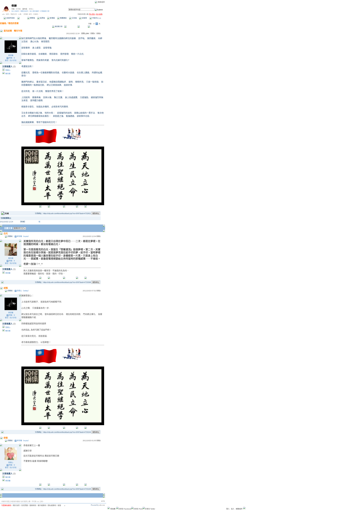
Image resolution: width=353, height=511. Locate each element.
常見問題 (24, 505)
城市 (7, 14)
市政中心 (96, 18)
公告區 (74, 18)
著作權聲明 (42, 505)
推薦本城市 (24, 11)
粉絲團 (112, 509)
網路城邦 (101, 2)
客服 (59, 505)
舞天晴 (7, 74)
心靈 (19, 14)
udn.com (102, 505)
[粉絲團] (109, 508)
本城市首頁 (10, 18)
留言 (6, 60)
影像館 (52, 18)
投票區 (42, 18)
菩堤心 (31, 9)
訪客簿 (84, 18)
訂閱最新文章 (44, 11)
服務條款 (33, 505)
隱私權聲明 (52, 505)
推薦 (98, 33)
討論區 (22, 18)
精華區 (32, 18)
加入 (232, 509)
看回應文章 (58, 26)
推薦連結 (63, 18)
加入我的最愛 (34, 11)
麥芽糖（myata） (23, 236)
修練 (14, 5)
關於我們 (16, 505)
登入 (228, 509)
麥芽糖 (18, 9)
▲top (103, 501)
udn (3, 14)
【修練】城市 (27, 14)
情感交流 (14, 14)
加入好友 (13, 60)
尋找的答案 (13, 23)
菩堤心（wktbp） (23, 291)
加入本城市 (15, 11)
